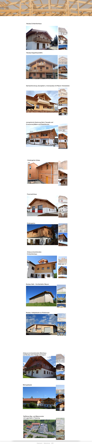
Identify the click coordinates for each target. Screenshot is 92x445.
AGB (52, 443)
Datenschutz (47, 443)
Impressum (40, 443)
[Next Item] (55, 37)
